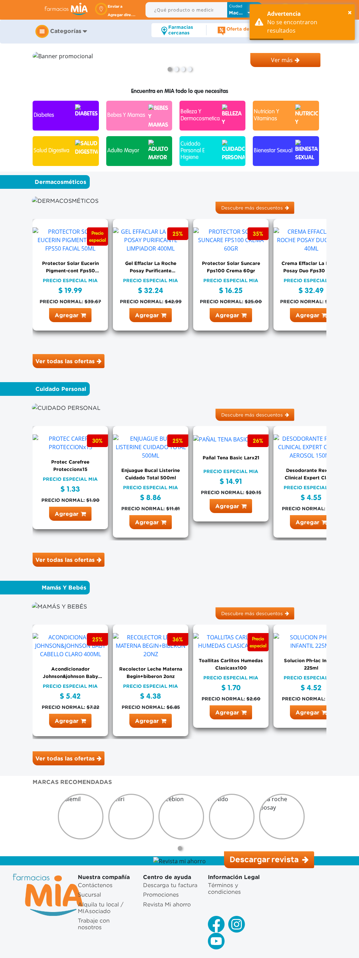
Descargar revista (265, 859)
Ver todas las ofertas (65, 361)
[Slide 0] (170, 69)
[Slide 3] (190, 69)
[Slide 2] (183, 69)
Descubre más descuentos (252, 207)
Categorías (65, 31)
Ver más (282, 60)
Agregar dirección (124, 15)
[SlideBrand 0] (180, 848)
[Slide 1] (176, 69)
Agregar (67, 315)
